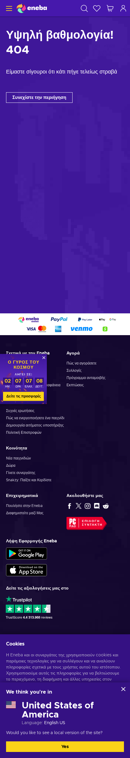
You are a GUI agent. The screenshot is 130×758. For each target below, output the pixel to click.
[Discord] (97, 505)
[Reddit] (106, 505)
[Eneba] (32, 8)
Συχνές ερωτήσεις (20, 411)
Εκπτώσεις (75, 385)
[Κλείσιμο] (123, 689)
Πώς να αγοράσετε (81, 363)
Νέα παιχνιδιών (18, 458)
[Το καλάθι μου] (110, 8)
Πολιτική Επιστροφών (23, 432)
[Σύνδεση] (123, 8)
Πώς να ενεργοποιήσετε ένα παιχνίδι (35, 418)
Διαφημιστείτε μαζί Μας (25, 513)
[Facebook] (70, 505)
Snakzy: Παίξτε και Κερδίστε (28, 480)
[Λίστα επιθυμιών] (96, 8)
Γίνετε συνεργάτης (20, 473)
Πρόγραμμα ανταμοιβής (86, 378)
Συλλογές (74, 370)
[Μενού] (8, 8)
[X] (79, 505)
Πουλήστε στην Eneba (24, 506)
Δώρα (10, 465)
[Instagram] (88, 505)
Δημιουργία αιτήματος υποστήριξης (35, 425)
